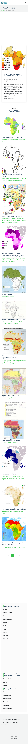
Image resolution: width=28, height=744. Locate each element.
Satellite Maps (7, 698)
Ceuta (5, 682)
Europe (5, 632)
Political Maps (7, 692)
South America (7, 619)
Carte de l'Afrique (14, 722)
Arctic (5, 626)
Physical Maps (7, 695)
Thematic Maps (7, 702)
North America (7, 616)
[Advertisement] (14, 28)
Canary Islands (7, 679)
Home (2, 10)
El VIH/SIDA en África (15, 719)
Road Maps (6, 705)
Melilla (5, 685)
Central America (7, 612)
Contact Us (3, 725)
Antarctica (6, 622)
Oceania (5, 635)
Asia (4, 629)
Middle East (6, 639)
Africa (5, 609)
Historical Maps (7, 708)
